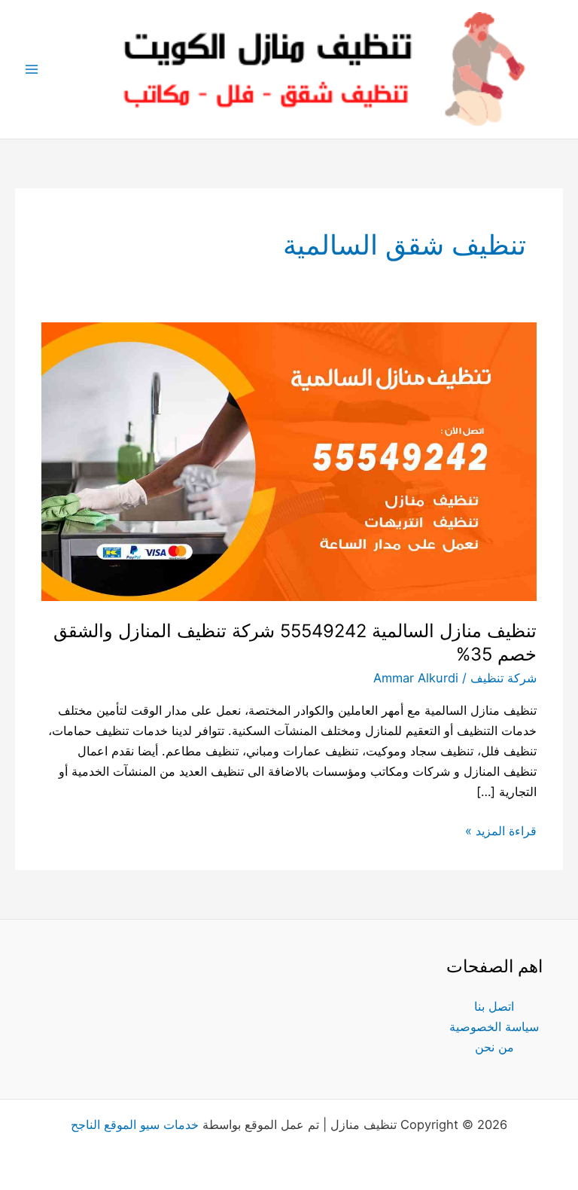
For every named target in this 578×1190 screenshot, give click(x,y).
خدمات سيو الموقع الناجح (135, 1124)
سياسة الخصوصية (494, 1026)
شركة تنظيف (503, 677)
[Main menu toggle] (32, 70)
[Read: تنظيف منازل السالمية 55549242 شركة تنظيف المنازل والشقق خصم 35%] (289, 460)
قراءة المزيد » (501, 829)
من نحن (494, 1046)
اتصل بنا (494, 1006)
